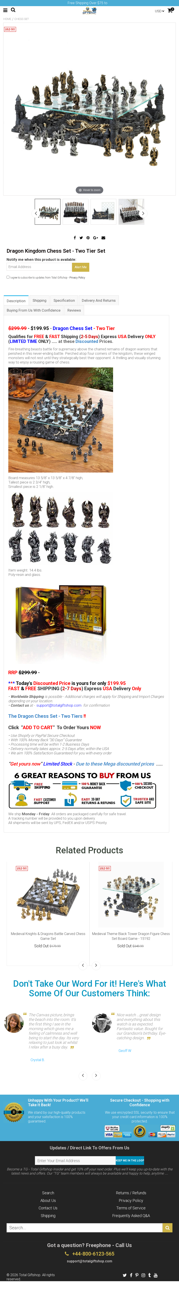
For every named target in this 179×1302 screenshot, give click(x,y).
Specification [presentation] (64, 300)
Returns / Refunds (131, 1193)
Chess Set (21, 19)
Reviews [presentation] (74, 310)
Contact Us (48, 1208)
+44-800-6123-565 (92, 1254)
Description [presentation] (16, 301)
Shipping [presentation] (39, 300)
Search (48, 1193)
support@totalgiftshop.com (58, 705)
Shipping (48, 1215)
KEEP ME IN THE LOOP (130, 1160)
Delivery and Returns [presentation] (99, 300)
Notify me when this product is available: (41, 259)
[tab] (16, 300)
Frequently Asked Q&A (131, 1215)
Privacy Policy (77, 277)
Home (7, 19)
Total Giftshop (29, 1275)
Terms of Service (131, 1208)
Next (143, 213)
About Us (48, 1200)
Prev (35, 213)
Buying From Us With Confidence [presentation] (33, 310)
